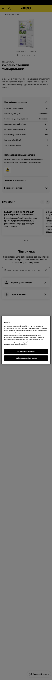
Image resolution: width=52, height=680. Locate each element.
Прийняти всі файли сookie (26, 358)
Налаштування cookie (26, 351)
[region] (26, 340)
